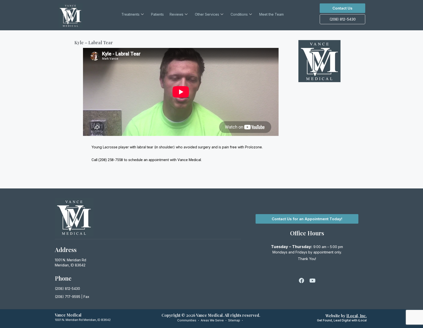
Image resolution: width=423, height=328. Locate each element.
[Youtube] (312, 280)
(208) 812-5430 (67, 288)
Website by (346, 315)
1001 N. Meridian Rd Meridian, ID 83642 (83, 320)
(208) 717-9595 (67, 297)
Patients (157, 14)
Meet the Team (271, 14)
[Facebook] (301, 280)
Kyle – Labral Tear (93, 42)
